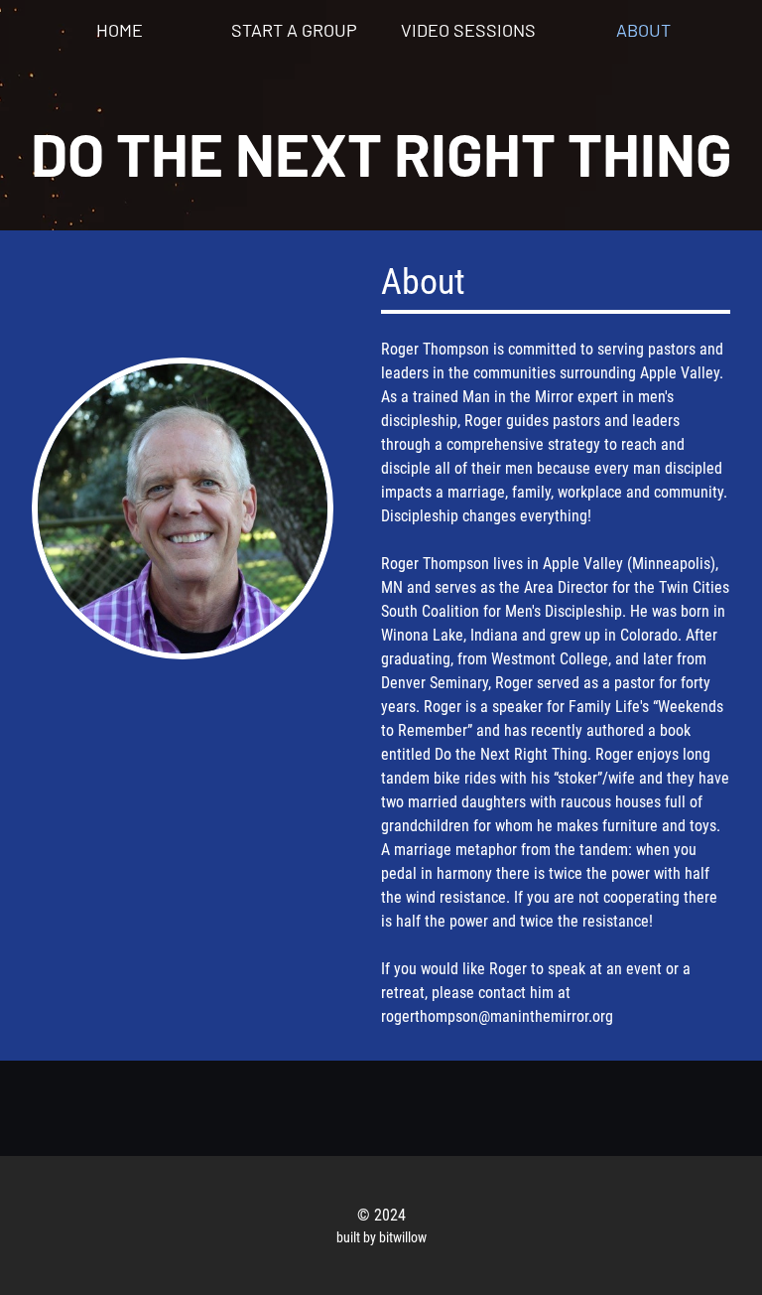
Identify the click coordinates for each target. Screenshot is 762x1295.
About (643, 30)
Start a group (294, 30)
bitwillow (403, 1237)
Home (119, 30)
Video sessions (468, 30)
